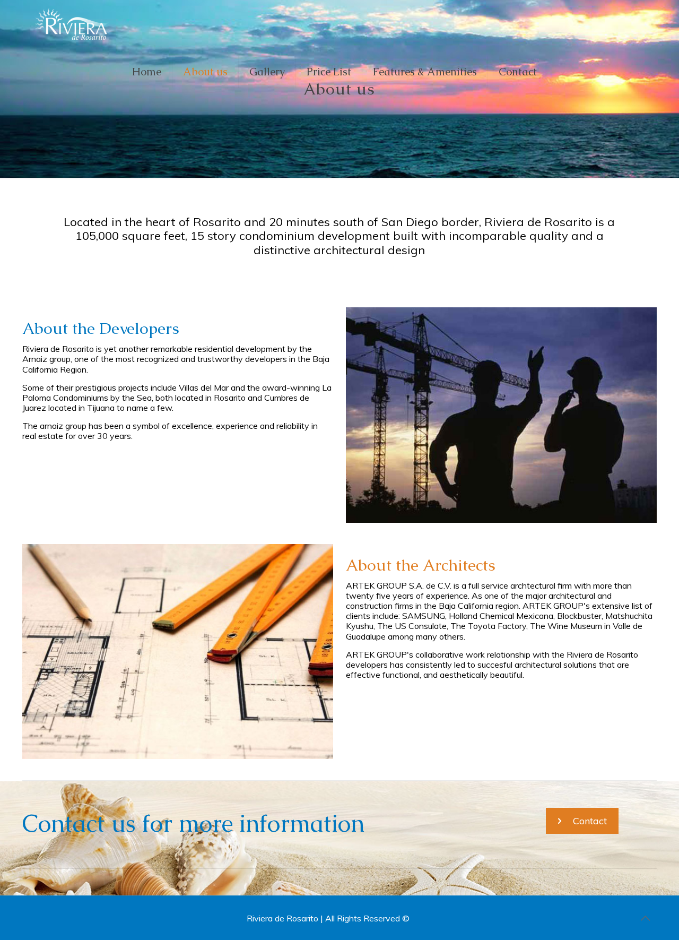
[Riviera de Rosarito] (72, 24)
